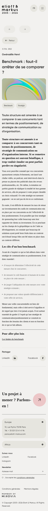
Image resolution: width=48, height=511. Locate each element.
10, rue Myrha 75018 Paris (15, 427)
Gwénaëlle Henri (11, 54)
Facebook (32, 457)
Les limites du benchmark (13, 339)
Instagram (6, 461)
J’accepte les (19, 477)
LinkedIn (5, 457)
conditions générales (25, 477)
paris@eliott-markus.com (15, 434)
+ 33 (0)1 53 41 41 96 (16, 430)
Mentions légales (31, 489)
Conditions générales (11, 489)
